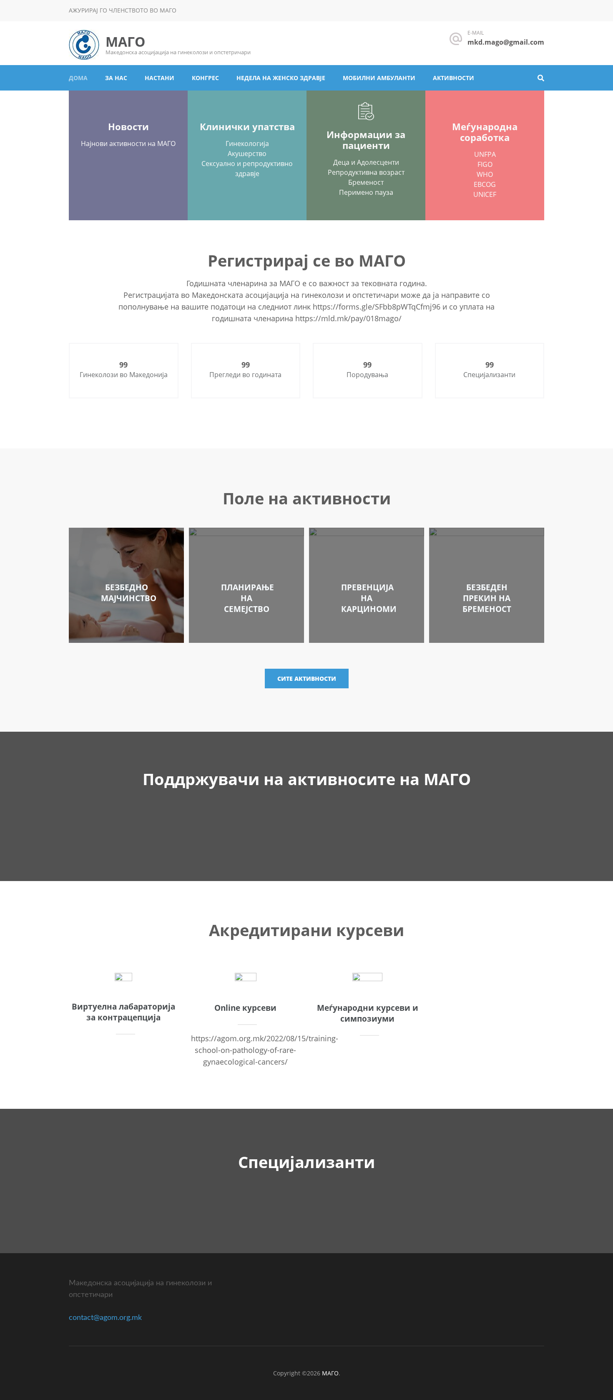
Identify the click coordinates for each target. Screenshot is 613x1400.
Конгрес (205, 78)
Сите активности (306, 678)
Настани (159, 78)
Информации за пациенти (366, 139)
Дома (78, 78)
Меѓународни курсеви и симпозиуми (367, 1013)
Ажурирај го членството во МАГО (122, 10)
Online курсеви (245, 1007)
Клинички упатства (247, 126)
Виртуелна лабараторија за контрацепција (123, 1012)
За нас (116, 78)
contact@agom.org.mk (105, 1318)
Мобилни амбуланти (379, 78)
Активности (453, 78)
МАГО (125, 41)
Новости (128, 126)
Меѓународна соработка (485, 132)
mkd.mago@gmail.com (505, 42)
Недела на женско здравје (280, 78)
